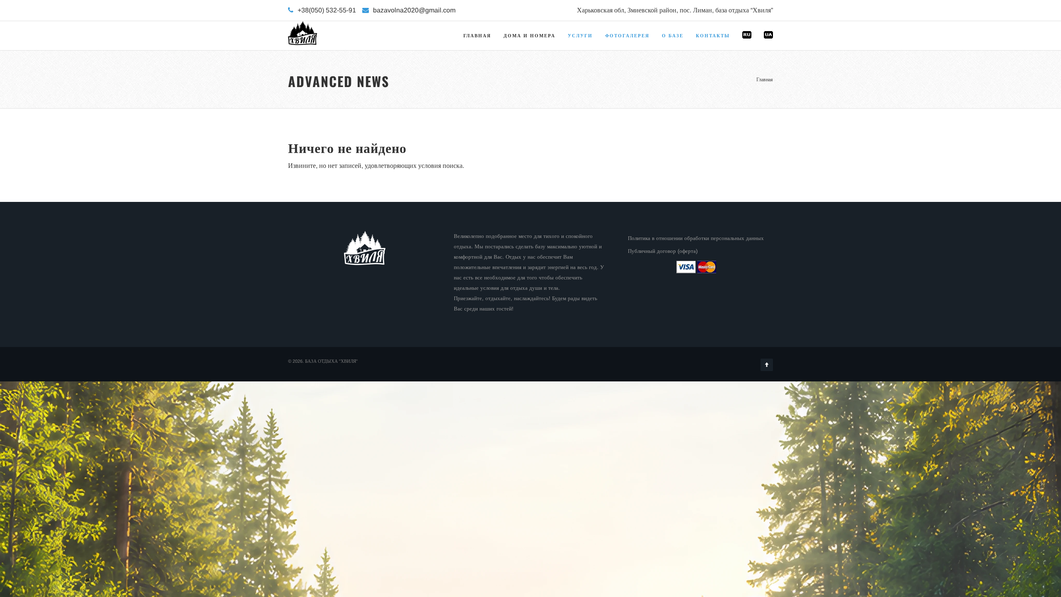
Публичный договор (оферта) (663, 251)
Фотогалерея (627, 35)
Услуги (580, 35)
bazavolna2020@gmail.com (414, 10)
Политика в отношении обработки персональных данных (696, 238)
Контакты (713, 35)
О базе (672, 35)
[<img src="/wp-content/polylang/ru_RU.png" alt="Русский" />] (747, 45)
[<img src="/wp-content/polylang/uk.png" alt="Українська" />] (768, 45)
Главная (477, 35)
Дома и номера (529, 35)
